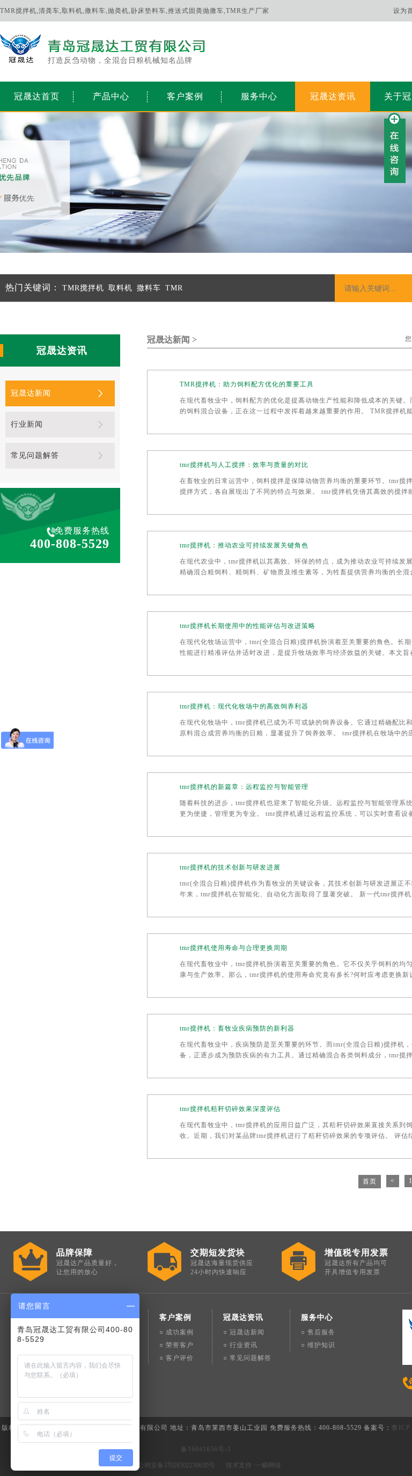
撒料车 (149, 288)
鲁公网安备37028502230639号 (173, 1465)
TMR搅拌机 (83, 288)
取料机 (120, 288)
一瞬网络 (268, 1465)
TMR (174, 288)
